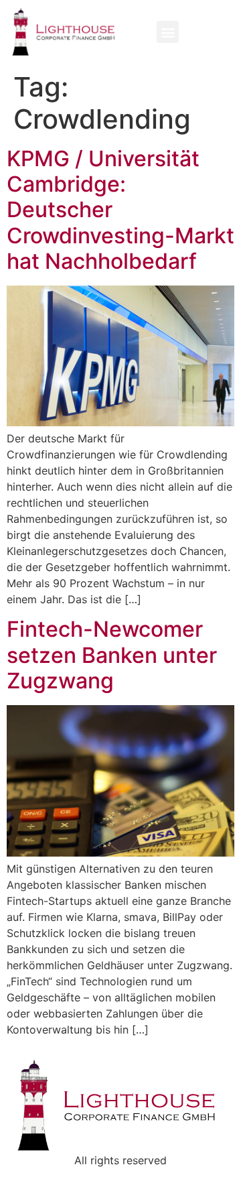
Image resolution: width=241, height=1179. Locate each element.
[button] (168, 32)
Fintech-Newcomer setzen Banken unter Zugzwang (112, 655)
